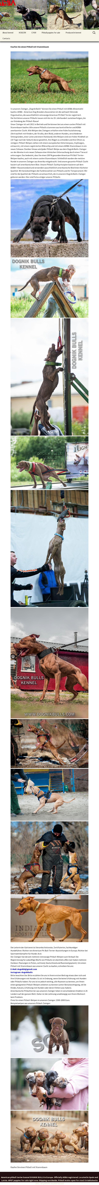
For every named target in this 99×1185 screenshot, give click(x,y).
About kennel (8, 32)
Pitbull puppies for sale (51, 32)
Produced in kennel (73, 32)
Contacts (6, 38)
